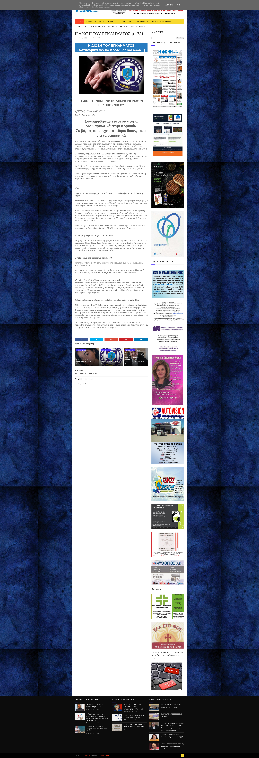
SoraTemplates (85, 755)
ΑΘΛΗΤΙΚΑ (112, 27)
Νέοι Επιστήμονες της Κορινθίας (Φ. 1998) (84, 360)
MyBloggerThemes (105, 755)
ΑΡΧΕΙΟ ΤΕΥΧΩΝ (138, 27)
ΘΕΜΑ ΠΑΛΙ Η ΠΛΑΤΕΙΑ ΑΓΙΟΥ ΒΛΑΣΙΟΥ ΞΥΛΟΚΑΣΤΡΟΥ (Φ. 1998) (133, 707)
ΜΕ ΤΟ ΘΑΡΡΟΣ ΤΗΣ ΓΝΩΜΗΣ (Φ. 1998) (94, 706)
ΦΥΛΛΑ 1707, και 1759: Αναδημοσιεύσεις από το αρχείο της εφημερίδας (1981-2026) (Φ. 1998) (97, 717)
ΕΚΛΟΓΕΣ (124, 27)
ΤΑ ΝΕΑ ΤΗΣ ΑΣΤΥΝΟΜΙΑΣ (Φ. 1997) (110, 360)
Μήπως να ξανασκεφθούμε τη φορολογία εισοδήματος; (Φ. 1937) (172, 746)
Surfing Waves (183, 266)
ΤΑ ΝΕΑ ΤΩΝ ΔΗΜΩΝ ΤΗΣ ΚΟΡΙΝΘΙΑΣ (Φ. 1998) (134, 716)
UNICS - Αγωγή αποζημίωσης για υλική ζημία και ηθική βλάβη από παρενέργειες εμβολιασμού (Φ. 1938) (172, 726)
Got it (177, 5)
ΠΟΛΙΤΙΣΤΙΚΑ (82, 27)
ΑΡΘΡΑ (101, 22)
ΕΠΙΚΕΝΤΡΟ (91, 22)
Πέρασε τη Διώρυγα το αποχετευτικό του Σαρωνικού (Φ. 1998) (97, 729)
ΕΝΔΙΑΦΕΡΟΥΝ (142, 22)
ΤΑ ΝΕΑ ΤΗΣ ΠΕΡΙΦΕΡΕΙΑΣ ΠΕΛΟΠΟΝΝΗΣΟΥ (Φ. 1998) (134, 726)
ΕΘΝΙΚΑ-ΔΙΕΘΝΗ (98, 27)
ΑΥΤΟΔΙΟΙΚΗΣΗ (125, 22)
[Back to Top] (182, 755)
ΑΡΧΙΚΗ (79, 22)
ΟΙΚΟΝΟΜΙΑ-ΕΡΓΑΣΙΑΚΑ (161, 22)
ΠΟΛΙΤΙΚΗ (112, 22)
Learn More (169, 5)
